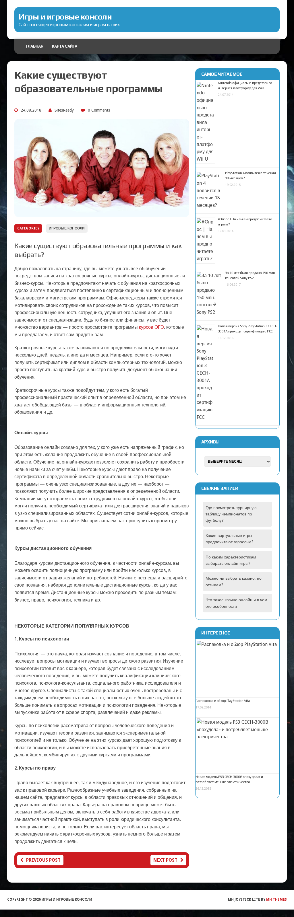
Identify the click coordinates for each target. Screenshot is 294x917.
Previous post (43, 860)
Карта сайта (64, 46)
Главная (34, 46)
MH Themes (276, 899)
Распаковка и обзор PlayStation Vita (223, 701)
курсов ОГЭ (151, 327)
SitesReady (64, 110)
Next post (165, 860)
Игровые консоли (67, 228)
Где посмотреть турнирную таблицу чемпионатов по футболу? (231, 514)
